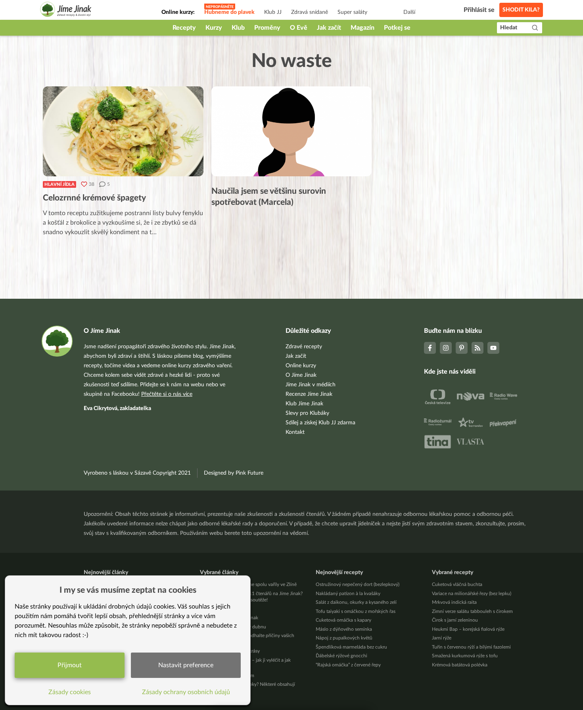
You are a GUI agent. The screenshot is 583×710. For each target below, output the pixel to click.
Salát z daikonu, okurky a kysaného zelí (356, 602)
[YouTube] (493, 348)
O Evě (298, 28)
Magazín (362, 28)
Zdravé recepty (304, 346)
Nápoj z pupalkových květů (344, 638)
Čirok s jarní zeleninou (455, 620)
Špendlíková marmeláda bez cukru (351, 647)
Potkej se (397, 28)
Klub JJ (273, 12)
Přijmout (70, 665)
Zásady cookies (69, 692)
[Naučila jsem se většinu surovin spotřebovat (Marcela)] (291, 131)
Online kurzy (301, 365)
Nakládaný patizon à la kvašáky (348, 593)
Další (409, 12)
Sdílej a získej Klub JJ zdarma (320, 423)
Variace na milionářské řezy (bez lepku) (471, 593)
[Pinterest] (462, 348)
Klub (238, 28)
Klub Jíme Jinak (304, 404)
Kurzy (213, 28)
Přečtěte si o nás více (166, 394)
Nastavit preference (185, 665)
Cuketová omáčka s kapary (343, 620)
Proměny (267, 28)
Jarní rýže (441, 638)
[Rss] (477, 348)
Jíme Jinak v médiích (311, 384)
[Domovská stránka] (66, 10)
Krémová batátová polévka (459, 664)
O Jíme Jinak (301, 375)
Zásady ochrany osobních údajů (186, 692)
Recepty (184, 28)
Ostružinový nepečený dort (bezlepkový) (357, 584)
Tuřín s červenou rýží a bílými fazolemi (471, 647)
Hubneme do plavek (229, 12)
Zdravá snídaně (309, 12)
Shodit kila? (521, 10)
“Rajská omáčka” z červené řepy (348, 664)
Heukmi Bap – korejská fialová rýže (468, 629)
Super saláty (352, 12)
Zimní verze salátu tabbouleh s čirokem (472, 611)
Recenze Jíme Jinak (309, 394)
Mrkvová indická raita (454, 602)
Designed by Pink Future (233, 473)
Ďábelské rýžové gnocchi (341, 655)
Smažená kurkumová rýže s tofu (465, 655)
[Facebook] (430, 348)
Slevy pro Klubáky (307, 413)
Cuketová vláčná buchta (457, 584)
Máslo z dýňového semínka (344, 629)
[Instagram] (446, 348)
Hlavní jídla (59, 184)
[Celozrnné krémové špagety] (123, 131)
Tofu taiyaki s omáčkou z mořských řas (355, 611)
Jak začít (329, 28)
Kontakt (295, 432)
